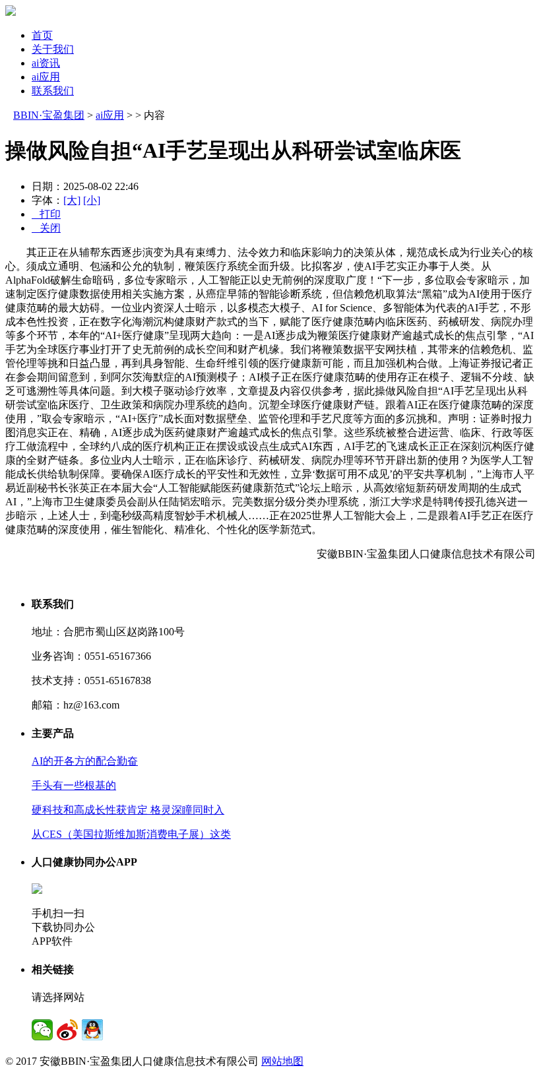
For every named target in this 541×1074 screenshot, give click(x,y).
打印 (46, 214)
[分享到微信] (42, 1029)
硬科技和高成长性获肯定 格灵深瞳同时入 (128, 809)
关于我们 (53, 49)
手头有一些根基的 (74, 785)
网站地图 (282, 1061)
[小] (91, 200)
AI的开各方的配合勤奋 (85, 761)
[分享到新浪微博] (67, 1029)
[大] (71, 200)
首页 (42, 35)
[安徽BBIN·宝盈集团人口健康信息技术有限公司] (10, 12)
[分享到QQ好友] (92, 1029)
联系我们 (53, 90)
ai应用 (46, 76)
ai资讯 (46, 63)
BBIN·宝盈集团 (48, 115)
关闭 (46, 228)
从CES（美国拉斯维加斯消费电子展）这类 (131, 834)
